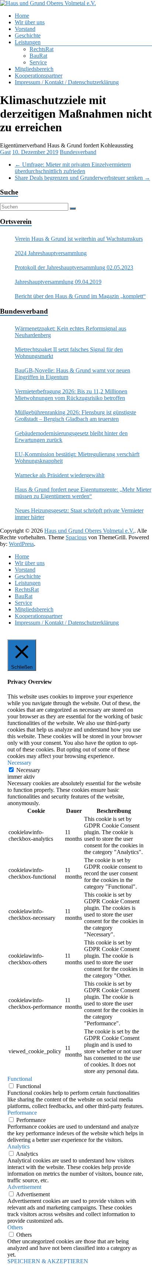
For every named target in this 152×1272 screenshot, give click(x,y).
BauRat (38, 56)
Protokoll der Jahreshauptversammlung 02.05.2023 (74, 267)
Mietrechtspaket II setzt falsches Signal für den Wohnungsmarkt (69, 352)
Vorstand (25, 29)
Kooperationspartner (38, 75)
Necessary (28, 770)
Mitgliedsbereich (34, 69)
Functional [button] (19, 1079)
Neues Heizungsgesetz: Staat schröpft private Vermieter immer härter (79, 513)
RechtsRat (41, 49)
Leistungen (28, 42)
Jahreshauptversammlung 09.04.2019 (58, 282)
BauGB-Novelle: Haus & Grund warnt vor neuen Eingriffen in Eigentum (72, 373)
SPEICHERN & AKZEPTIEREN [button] (47, 1261)
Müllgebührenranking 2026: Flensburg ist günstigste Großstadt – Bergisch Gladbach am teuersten (75, 415)
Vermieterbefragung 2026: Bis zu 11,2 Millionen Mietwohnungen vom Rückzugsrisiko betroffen (71, 394)
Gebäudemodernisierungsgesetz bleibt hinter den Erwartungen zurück (71, 436)
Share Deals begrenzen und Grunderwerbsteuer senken (82, 178)
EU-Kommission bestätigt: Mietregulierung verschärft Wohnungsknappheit (77, 457)
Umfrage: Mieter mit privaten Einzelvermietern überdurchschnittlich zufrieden (73, 167)
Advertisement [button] (24, 1187)
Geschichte (28, 35)
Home (22, 15)
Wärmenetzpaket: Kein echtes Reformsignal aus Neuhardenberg (70, 331)
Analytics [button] (18, 1146)
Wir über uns (30, 22)
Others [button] (15, 1227)
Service (38, 62)
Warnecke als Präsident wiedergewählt (59, 475)
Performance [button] (22, 1113)
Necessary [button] (19, 763)
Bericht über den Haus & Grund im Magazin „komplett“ (80, 296)
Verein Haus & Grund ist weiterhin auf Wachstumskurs (79, 239)
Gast (5, 152)
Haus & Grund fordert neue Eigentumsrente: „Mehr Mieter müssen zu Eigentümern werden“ (83, 492)
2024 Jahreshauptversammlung (51, 253)
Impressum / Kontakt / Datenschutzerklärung (67, 82)
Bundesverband (78, 152)
